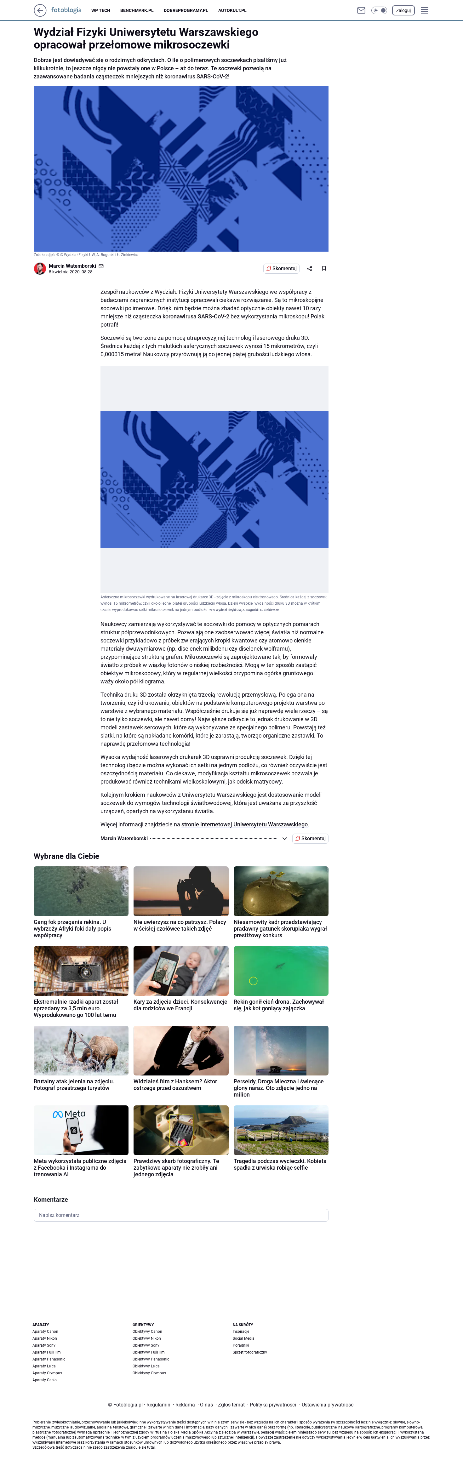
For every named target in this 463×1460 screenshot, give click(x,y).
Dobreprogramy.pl (186, 10)
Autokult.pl (232, 10)
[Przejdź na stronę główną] (40, 15)
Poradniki (241, 1345)
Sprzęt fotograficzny (250, 1352)
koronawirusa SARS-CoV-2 (196, 316)
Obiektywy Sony (146, 1345)
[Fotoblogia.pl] (71, 10)
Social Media (243, 1338)
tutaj (151, 1447)
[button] (379, 10)
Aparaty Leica (44, 1366)
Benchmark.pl (137, 10)
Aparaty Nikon (44, 1338)
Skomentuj (284, 268)
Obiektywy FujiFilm (149, 1352)
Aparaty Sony (43, 1345)
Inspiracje (241, 1331)
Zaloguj (403, 10)
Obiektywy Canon (147, 1331)
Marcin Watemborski (72, 266)
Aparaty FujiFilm (46, 1352)
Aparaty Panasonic (48, 1359)
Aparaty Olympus (47, 1373)
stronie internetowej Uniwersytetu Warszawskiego (244, 824)
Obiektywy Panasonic (151, 1359)
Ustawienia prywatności (327, 1405)
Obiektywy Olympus (149, 1373)
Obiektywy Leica (146, 1366)
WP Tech (100, 10)
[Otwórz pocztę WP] (361, 10)
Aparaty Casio (44, 1380)
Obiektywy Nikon (147, 1338)
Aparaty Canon (45, 1331)
